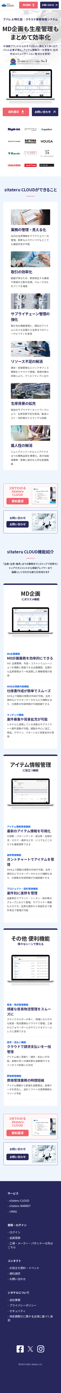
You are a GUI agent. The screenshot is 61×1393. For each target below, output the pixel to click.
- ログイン (14, 1232)
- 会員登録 (14, 1238)
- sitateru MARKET (19, 1206)
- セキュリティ (17, 1311)
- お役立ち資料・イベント (23, 1268)
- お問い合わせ (17, 1279)
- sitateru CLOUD (18, 1200)
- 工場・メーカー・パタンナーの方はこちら (30, 1245)
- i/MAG (12, 1211)
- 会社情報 (14, 1300)
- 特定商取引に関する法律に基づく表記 (30, 1318)
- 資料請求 (14, 1273)
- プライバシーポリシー (22, 1305)
